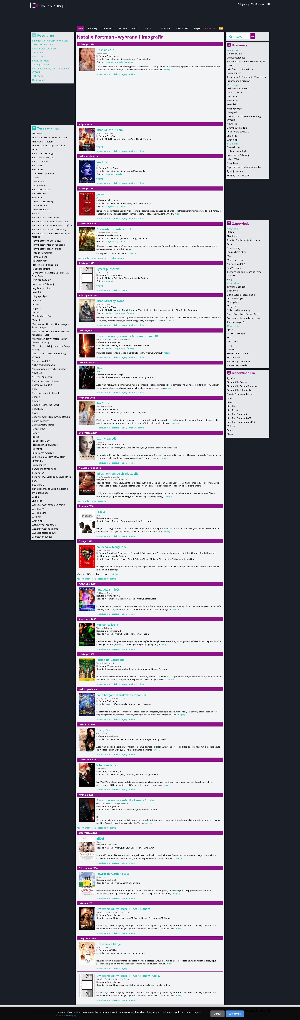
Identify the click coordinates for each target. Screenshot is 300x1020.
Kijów (229, 402)
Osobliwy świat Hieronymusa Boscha (51, 416)
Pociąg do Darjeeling (110, 660)
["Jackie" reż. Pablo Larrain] (87, 203)
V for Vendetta (106, 765)
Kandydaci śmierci (41, 268)
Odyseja (38, 52)
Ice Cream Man (39, 260)
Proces (35, 436)
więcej (167, 69)
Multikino (231, 426)
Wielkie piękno (39, 512)
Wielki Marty (38, 508)
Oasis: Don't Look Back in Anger (243, 314)
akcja (108, 313)
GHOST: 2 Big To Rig (43, 201)
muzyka (118, 174)
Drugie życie (38, 181)
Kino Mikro (232, 410)
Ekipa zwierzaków (41, 189)
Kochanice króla (107, 624)
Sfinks (230, 434)
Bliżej (100, 838)
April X (230, 329)
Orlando (231, 349)
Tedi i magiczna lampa (238, 361)
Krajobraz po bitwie (42, 288)
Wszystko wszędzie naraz (45, 528)
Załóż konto (257, 4)
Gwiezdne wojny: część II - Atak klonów (123, 909)
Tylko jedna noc (235, 171)
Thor (99, 368)
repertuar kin (103, 74)
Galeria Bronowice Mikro (239, 394)
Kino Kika (231, 406)
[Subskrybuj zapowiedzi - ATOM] (220, 28)
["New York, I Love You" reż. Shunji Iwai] (87, 556)
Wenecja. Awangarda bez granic (48, 504)
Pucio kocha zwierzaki (238, 131)
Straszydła (40, 79)
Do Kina (123, 28)
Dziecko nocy (233, 248)
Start (80, 28)
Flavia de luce (234, 147)
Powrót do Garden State (113, 874)
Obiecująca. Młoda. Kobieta (46, 392)
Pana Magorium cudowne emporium (121, 695)
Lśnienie (36, 312)
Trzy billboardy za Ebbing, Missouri (50, 488)
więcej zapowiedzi (238, 365)
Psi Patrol (39, 56)
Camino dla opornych (43, 173)
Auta (229, 243)
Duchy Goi (103, 730)
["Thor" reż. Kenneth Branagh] (87, 377)
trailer (132, 74)
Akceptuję (235, 1013)
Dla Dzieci (166, 28)
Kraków (235, 36)
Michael (36, 320)
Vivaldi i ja (232, 135)
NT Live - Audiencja (42, 376)
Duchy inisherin (39, 185)
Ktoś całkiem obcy (236, 251)
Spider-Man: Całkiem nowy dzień (51, 40)
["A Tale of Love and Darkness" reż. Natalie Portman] (87, 239)
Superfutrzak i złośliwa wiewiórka (244, 167)
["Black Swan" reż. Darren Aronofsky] (87, 448)
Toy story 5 (38, 484)
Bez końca (232, 290)
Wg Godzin (150, 28)
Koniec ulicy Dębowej (238, 155)
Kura (229, 337)
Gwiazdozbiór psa (236, 57)
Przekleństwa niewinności (45, 444)
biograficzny (112, 206)
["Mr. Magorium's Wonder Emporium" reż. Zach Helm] (87, 704)
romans (129, 62)
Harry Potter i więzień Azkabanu (48, 244)
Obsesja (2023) (106, 50)
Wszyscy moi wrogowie (239, 175)
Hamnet (36, 213)
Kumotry (36, 300)
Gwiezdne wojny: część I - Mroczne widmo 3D (127, 336)
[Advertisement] (150, 99)
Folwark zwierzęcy (236, 333)
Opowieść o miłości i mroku (115, 229)
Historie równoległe (237, 150)
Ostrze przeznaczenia (43, 424)
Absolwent (232, 236)
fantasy (130, 313)
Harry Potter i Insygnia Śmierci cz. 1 (50, 221)
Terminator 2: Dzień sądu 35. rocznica (246, 77)
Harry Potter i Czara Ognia (45, 217)
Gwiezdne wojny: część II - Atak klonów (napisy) (128, 976)
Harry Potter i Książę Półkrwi (46, 240)
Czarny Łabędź (106, 438)
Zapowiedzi (108, 28)
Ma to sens (232, 341)
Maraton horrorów (41, 316)
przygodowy (119, 313)
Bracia (100, 512)
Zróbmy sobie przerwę (238, 80)
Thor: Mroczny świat (110, 301)
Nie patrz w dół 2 (236, 263)
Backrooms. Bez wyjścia (44, 153)
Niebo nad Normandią (238, 310)
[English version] (269, 4)
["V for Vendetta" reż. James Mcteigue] (87, 775)
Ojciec (35, 412)
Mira (229, 255)
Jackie (100, 194)
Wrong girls (233, 139)
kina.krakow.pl (52, 5)
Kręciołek (231, 104)
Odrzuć (217, 1013)
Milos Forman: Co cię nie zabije (117, 473)
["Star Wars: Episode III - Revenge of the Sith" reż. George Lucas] (87, 810)
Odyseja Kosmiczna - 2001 (45, 404)
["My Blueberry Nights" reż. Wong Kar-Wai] (87, 599)
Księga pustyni (234, 108)
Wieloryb (36, 516)
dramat (109, 62)
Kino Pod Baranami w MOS (241, 422)
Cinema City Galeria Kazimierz (242, 386)
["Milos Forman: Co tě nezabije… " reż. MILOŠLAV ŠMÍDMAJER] (87, 483)
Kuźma (35, 304)
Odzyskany (232, 162)
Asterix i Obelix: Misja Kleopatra (243, 240)
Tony (229, 279)
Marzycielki (232, 112)
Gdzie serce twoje (108, 944)
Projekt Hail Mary (41, 440)
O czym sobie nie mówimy (45, 380)
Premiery (92, 28)
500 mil (230, 231)
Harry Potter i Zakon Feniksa (46, 248)
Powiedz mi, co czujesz (239, 353)
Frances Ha (232, 100)
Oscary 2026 (182, 28)
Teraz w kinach (49, 128)
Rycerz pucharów (108, 269)
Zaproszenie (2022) (42, 536)
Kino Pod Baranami (237, 414)
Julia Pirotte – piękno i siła (45, 264)
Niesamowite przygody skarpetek (49, 368)
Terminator (38, 472)
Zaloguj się (243, 4)
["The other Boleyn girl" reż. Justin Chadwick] (87, 634)
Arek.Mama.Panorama (238, 88)
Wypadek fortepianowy (44, 532)
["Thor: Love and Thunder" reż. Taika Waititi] (87, 139)
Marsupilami (233, 302)
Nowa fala (232, 123)
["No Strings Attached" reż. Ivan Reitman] (87, 413)
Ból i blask (37, 165)
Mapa (197, 28)
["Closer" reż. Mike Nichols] (87, 848)
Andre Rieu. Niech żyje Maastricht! (49, 137)
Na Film (136, 28)
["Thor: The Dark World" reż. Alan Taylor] (87, 310)
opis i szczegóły (119, 74)
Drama (35, 177)
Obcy (229, 345)
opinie (141, 151)
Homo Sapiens (39, 256)
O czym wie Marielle (237, 127)
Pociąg (35, 432)
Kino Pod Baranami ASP (239, 418)
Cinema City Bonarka (237, 382)
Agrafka (231, 378)
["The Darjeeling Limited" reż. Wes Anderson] (87, 669)
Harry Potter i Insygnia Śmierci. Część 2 (52, 225)
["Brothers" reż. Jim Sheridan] (87, 521)
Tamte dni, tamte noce (44, 468)
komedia (119, 62)
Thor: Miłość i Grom (109, 130)
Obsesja (36, 396)
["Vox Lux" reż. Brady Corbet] (87, 171)
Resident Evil (233, 357)
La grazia (36, 308)
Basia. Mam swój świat (43, 157)
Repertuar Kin (243, 373)
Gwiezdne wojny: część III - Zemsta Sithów (125, 800)
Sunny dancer (234, 72)
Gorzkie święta (234, 53)
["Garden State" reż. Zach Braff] (87, 883)
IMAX (229, 398)
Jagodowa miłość (108, 589)
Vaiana (35, 496)
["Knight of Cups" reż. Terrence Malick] (87, 278)
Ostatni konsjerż (40, 420)
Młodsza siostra (235, 260)
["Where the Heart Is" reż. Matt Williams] (87, 953)
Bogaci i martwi (235, 92)
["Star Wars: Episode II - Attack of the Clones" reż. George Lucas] (87, 918)
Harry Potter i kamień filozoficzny (49, 229)
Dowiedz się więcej (66, 1015)
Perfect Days (38, 428)
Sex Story (102, 403)
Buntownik (232, 96)
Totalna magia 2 (235, 321)
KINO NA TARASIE (41, 280)
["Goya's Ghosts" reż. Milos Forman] (87, 739)
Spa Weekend (234, 268)
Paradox (231, 430)
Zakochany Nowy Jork (111, 547)
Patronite (210, 28)
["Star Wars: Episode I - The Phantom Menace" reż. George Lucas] (87, 345)
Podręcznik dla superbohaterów (243, 318)
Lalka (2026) (233, 159)
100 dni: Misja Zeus (237, 286)
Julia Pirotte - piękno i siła (240, 69)
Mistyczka (232, 306)
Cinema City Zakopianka (239, 390)
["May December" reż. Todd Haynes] (87, 59)
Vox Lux (101, 162)
